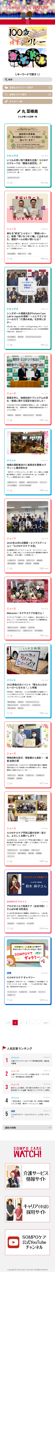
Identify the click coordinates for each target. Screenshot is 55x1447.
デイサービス (11, 853)
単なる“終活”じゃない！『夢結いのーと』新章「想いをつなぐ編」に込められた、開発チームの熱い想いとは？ (27, 236)
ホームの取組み (12, 485)
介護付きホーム (12, 482)
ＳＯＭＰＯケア (25, 705)
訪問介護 (28, 563)
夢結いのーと (22, 254)
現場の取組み (11, 702)
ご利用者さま (40, 775)
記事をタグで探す (18, 94)
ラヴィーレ (43, 482)
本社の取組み (11, 254)
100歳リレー (11, 995)
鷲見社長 (20, 337)
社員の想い (11, 923)
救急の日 (20, 708)
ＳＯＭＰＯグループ (13, 178)
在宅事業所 (11, 778)
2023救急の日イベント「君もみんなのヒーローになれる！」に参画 (27, 686)
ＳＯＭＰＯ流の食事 (25, 485)
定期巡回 (20, 563)
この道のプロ (11, 560)
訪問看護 (36, 563)
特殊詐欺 (19, 778)
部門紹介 (23, 627)
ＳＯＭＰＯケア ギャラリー (21, 977)
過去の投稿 (10, 1127)
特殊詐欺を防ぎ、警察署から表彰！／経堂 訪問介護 (27, 759)
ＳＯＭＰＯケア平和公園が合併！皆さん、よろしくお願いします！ (26, 834)
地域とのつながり (28, 415)
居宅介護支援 (11, 563)
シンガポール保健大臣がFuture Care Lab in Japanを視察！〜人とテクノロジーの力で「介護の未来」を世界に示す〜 (26, 318)
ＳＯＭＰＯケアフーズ (32, 702)
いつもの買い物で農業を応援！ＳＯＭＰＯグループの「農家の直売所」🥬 (27, 161)
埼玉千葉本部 (11, 708)
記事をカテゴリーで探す (21, 87)
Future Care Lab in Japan (33, 337)
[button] (27, 9)
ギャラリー (42, 992)
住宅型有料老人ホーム (14, 631)
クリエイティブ (12, 992)
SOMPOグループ (12, 850)
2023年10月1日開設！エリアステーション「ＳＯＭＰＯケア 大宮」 (27, 544)
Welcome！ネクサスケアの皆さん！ (26, 613)
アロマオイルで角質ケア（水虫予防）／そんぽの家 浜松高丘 (27, 907)
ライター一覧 (15, 101)
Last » (46, 1022)
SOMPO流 (21, 560)
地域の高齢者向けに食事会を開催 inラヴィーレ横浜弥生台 (26, 466)
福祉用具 (39, 560)
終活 (29, 254)
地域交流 (10, 415)
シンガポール (11, 340)
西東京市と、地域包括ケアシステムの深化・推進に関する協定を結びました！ (27, 399)
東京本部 (38, 415)
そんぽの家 (30, 923)
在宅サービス (30, 560)
